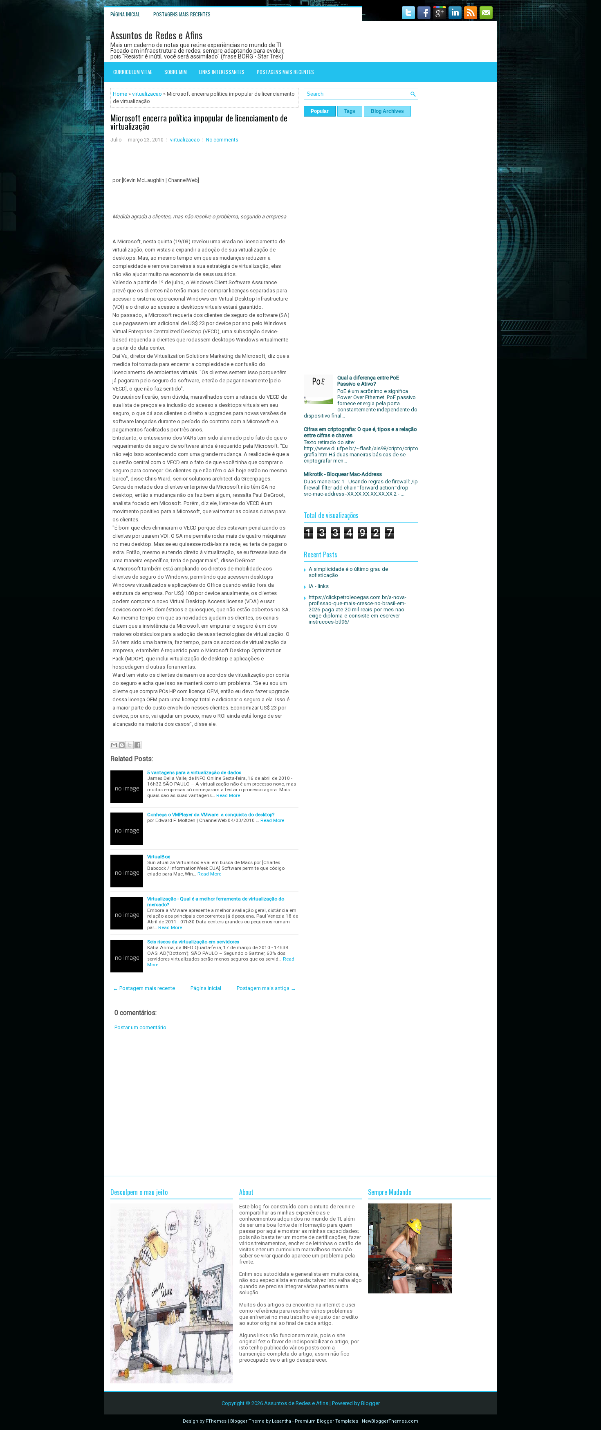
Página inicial (125, 14)
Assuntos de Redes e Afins (156, 34)
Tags (349, 111)
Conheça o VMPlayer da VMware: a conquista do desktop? (210, 814)
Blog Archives (387, 111)
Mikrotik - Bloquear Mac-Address (343, 474)
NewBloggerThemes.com (390, 1421)
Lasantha (281, 1421)
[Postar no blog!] (122, 745)
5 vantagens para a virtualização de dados (194, 772)
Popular (320, 111)
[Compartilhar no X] (130, 745)
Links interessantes (221, 71)
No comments (222, 140)
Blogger (370, 1403)
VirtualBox (158, 857)
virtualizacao (147, 94)
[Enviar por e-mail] (114, 745)
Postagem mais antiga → (266, 988)
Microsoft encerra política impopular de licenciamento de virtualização (198, 122)
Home (120, 94)
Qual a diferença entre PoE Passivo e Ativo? (368, 381)
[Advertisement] (204, 1103)
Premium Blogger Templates (326, 1421)
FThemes (216, 1421)
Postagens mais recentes (182, 14)
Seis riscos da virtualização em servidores (193, 942)
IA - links (319, 586)
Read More (228, 795)
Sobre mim (175, 71)
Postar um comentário (140, 1027)
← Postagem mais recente (144, 988)
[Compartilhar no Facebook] (137, 745)
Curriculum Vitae (132, 71)
